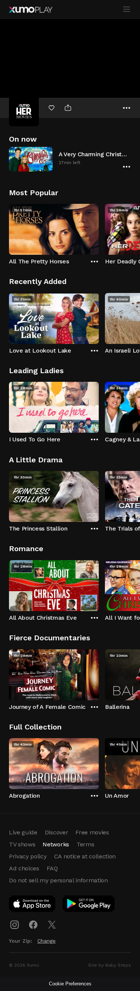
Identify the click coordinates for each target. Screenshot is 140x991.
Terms (85, 844)
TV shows (22, 844)
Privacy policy (28, 856)
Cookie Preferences (70, 984)
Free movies (92, 832)
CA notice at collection (85, 856)
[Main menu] (126, 9)
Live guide (23, 832)
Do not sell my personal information (58, 880)
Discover (56, 832)
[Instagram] (14, 924)
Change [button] (46, 941)
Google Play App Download (89, 905)
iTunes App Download (32, 905)
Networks (56, 844)
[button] (70, 159)
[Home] (30, 10)
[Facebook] (33, 924)
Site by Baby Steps (109, 965)
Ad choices (24, 868)
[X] (51, 924)
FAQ (52, 868)
